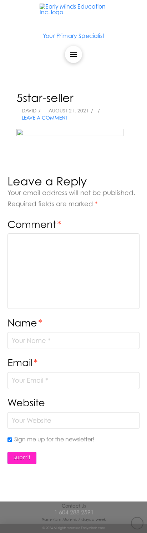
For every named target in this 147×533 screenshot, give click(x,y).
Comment (34, 224)
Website (26, 402)
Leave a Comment (43, 118)
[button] (73, 54)
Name (24, 323)
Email (22, 362)
